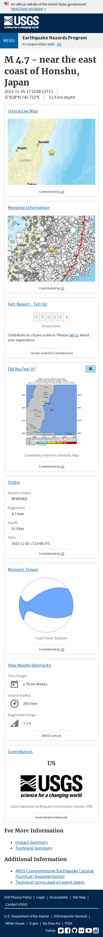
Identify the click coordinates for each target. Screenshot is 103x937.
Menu (9, 40)
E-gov (33, 923)
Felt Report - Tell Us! (27, 304)
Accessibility (58, 897)
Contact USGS (16, 904)
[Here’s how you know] (51, 6)
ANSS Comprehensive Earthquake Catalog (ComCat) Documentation (54, 873)
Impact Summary (31, 842)
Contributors (20, 751)
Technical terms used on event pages (50, 882)
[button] (51, 152)
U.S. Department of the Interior (26, 916)
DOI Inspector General (70, 916)
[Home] (21, 30)
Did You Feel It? (22, 369)
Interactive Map (23, 111)
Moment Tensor (23, 569)
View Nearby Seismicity (29, 665)
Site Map (79, 897)
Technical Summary (33, 848)
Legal (40, 897)
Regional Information (28, 207)
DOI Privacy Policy (18, 897)
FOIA (68, 923)
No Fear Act (51, 923)
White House (15, 923)
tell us (74, 335)
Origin (14, 482)
